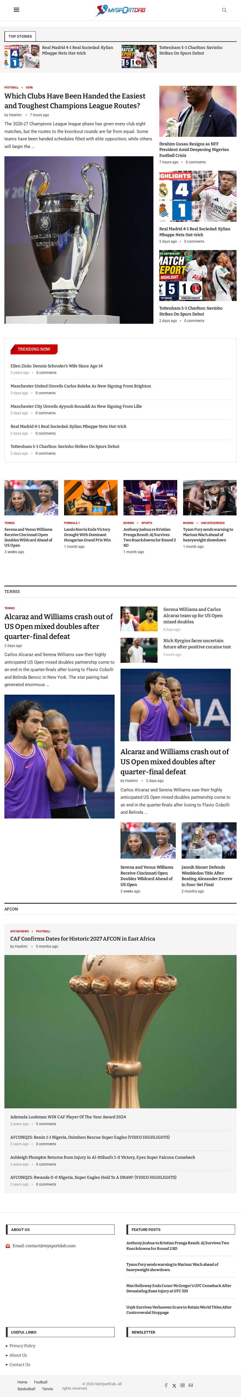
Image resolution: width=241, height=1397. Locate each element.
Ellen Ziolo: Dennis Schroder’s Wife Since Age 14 (57, 366)
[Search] (224, 10)
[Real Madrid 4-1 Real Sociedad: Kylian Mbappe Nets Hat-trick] (21, 56)
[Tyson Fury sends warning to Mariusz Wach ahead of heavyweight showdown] (210, 514)
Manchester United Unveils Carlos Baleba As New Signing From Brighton (81, 386)
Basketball (26, 1389)
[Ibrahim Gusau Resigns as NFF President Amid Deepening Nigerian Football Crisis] (198, 125)
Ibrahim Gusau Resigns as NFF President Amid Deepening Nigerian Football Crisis (194, 150)
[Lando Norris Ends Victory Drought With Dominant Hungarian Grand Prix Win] (91, 514)
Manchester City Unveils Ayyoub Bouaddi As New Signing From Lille (76, 406)
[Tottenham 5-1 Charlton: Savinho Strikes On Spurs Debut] (139, 56)
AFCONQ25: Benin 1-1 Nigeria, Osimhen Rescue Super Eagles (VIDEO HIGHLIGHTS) (90, 1137)
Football (40, 1382)
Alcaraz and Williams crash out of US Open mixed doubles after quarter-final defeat (58, 627)
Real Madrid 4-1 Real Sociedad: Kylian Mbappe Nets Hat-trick (68, 426)
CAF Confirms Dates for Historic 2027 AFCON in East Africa (82, 939)
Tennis (47, 1389)
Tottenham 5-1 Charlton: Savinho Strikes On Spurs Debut (65, 446)
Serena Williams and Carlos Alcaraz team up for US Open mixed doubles (193, 615)
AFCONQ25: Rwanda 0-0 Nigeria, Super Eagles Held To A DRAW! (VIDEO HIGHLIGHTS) (93, 1177)
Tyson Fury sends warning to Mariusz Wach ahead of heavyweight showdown (208, 534)
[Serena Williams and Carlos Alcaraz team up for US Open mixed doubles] (139, 619)
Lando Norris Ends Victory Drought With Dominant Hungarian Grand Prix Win (87, 534)
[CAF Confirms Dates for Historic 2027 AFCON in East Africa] (120, 1016)
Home (22, 1382)
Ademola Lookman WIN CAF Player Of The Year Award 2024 (68, 1117)
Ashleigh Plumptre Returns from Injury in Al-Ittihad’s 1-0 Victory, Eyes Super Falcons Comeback (102, 1157)
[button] (14, 56)
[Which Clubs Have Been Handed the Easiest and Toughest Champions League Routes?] (78, 205)
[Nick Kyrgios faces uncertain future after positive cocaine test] (139, 650)
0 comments (196, 162)
